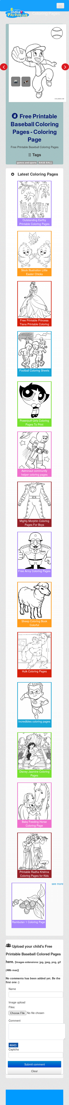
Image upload (17, 1002)
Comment (15, 1020)
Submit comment (34, 1064)
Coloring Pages (46, 13)
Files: (12, 1007)
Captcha (14, 1049)
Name (12, 989)
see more (57, 884)
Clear (34, 1071)
